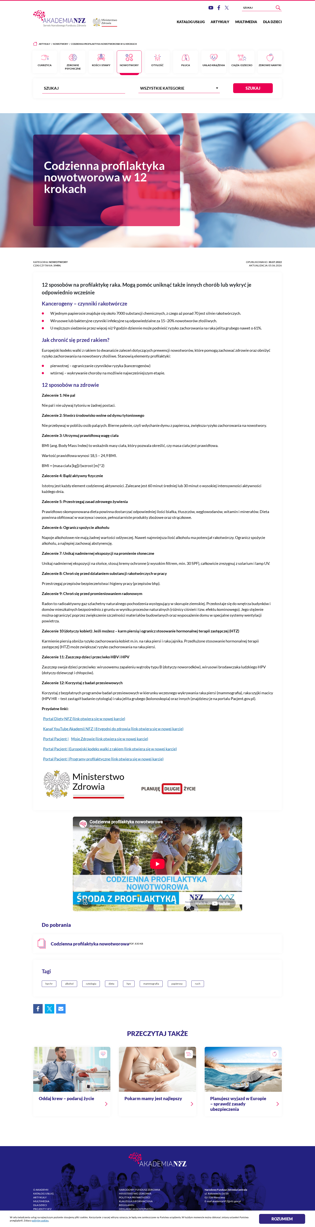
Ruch (197, 983)
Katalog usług (191, 22)
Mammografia (151, 983)
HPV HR (49, 983)
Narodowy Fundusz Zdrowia (139, 1189)
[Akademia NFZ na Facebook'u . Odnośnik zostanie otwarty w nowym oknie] (219, 7)
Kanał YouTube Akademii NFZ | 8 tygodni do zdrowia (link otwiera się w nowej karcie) (113, 728)
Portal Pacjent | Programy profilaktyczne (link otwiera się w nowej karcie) (103, 759)
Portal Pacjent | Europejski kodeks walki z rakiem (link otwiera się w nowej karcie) (110, 748)
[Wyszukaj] (278, 7)
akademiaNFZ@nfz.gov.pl (226, 1201)
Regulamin (126, 1205)
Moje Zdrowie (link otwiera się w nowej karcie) (109, 738)
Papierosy (177, 983)
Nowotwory (60, 44)
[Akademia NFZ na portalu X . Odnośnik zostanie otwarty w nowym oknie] (226, 8)
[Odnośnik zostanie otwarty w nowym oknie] (157, 943)
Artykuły (220, 22)
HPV (129, 983)
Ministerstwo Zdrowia (135, 1193)
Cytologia (91, 983)
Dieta (111, 983)
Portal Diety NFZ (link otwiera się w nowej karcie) (84, 718)
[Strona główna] (35, 44)
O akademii (40, 1189)
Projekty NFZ (42, 1209)
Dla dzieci (272, 22)
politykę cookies (40, 1220)
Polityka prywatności (134, 1197)
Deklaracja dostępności (136, 1209)
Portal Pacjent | (56, 738)
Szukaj (253, 88)
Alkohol (69, 983)
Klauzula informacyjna (136, 1201)
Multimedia (246, 22)
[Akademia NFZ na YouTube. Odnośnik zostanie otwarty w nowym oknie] (210, 7)
